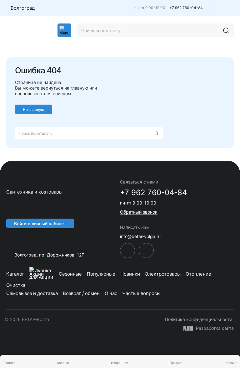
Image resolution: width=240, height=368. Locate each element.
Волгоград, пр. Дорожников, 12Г (49, 254)
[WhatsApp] (231, 9)
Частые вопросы (141, 293)
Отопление (198, 274)
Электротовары (163, 274)
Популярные (101, 274)
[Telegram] (220, 9)
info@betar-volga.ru (140, 236)
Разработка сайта (215, 328)
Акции (36, 274)
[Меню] (64, 30)
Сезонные (70, 274)
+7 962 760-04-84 (186, 7)
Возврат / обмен (81, 293)
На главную (33, 109)
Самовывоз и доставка (32, 293)
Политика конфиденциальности (198, 319)
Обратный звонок (139, 212)
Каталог (15, 274)
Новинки (130, 274)
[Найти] (226, 30)
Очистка (15, 285)
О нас (111, 293)
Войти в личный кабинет (40, 223)
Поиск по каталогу (35, 133)
